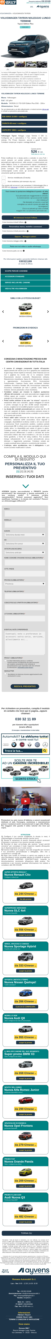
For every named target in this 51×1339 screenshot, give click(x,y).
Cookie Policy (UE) (24, 1317)
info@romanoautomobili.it (31, 1293)
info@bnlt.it (27, 1298)
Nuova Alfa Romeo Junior (21, 1089)
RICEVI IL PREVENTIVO (25, 686)
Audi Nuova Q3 (14, 1197)
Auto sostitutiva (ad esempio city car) (21, 181)
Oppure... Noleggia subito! (25, 236)
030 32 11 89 (25, 719)
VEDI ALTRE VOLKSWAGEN (16, 289)
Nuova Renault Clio (17, 874)
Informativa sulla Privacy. (25, 667)
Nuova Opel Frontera (18, 1125)
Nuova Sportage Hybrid (20, 946)
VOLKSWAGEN (5, 13)
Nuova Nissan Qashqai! (20, 982)
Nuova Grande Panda (18, 1161)
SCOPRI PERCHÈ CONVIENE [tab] (16, 271)
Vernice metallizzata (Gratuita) (19, 178)
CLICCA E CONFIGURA (25, 1007)
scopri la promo (25, 935)
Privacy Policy (24, 1315)
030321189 (25, 261)
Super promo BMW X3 (19, 1054)
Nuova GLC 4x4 (14, 910)
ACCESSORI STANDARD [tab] (14, 276)
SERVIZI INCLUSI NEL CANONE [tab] (17, 282)
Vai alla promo (25, 899)
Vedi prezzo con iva (38, 154)
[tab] (25, 289)
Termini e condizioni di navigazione (24, 1319)
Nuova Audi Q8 (14, 1018)
